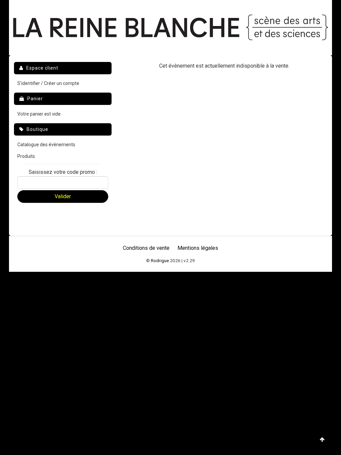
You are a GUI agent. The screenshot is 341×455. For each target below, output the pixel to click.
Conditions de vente (146, 248)
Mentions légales (197, 248)
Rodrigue (160, 260)
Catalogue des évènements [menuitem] (46, 144)
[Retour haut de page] (322, 439)
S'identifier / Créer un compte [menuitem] (48, 83)
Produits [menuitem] (26, 156)
